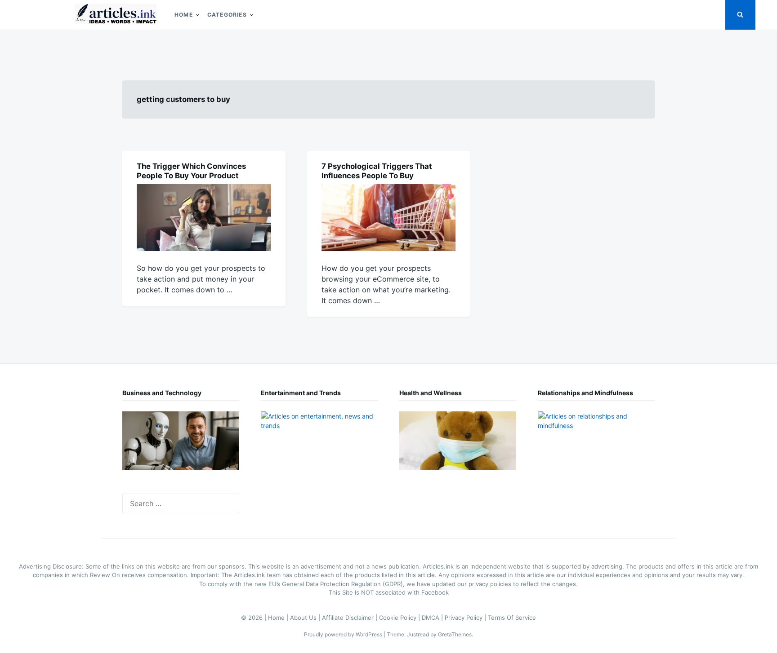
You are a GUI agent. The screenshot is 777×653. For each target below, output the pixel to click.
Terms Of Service (512, 617)
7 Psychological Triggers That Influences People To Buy (377, 171)
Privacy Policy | (466, 617)
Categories (227, 14)
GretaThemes (455, 634)
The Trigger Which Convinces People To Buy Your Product (191, 171)
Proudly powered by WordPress (344, 634)
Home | (279, 617)
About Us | (306, 617)
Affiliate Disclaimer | (350, 617)
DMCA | (433, 617)
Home (183, 14)
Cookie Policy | (400, 617)
